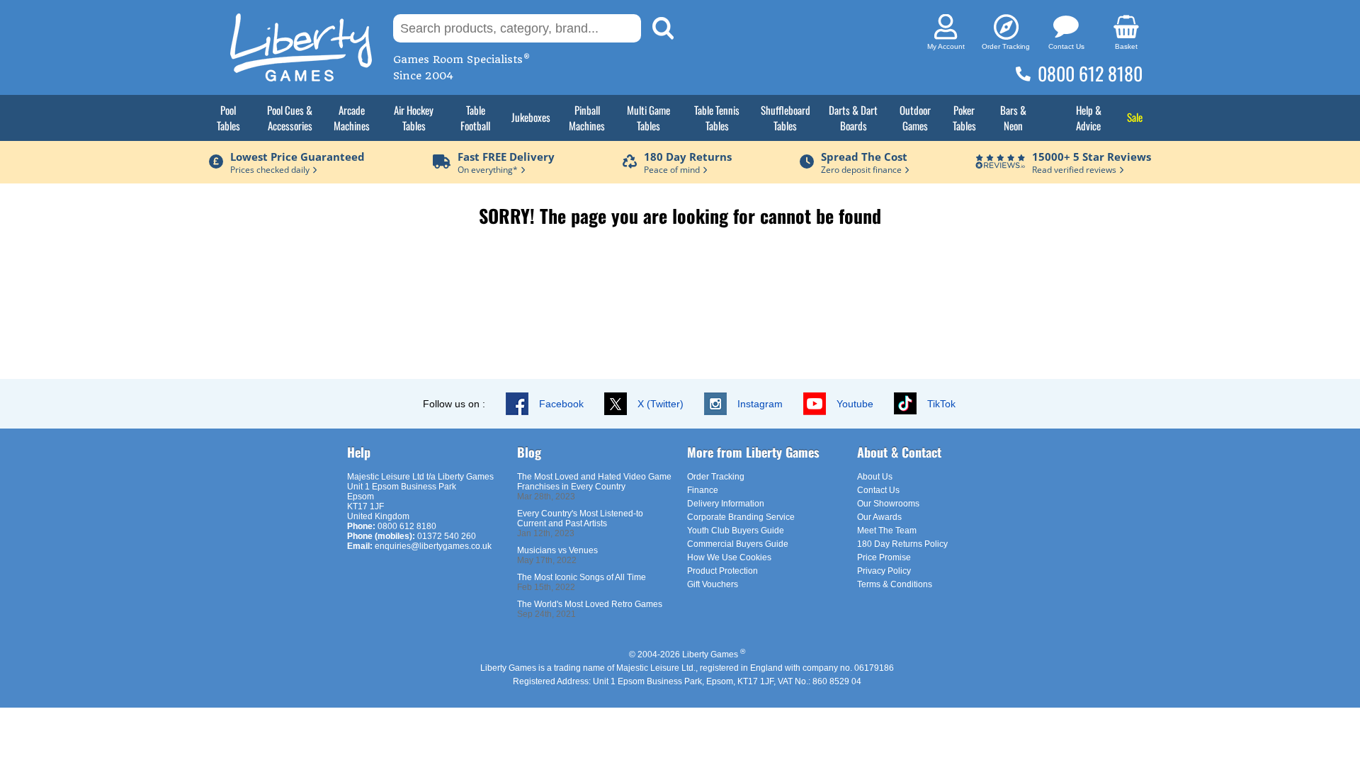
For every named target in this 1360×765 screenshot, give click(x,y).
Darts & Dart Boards (853, 117)
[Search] (663, 28)
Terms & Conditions (894, 584)
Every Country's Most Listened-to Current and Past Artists (580, 518)
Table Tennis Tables (717, 117)
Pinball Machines (587, 117)
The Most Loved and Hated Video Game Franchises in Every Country (594, 482)
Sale (1135, 117)
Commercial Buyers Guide (737, 544)
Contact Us (878, 490)
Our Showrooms (888, 504)
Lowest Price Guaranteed (297, 156)
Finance (702, 490)
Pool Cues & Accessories (289, 117)
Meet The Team (887, 531)
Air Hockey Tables (414, 117)
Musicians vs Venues (557, 550)
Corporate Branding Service (741, 517)
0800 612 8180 (1090, 73)
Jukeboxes (530, 117)
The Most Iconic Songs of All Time (581, 577)
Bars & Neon (1013, 117)
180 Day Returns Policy (902, 544)
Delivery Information (725, 504)
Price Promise (884, 557)
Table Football (475, 117)
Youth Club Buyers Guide (735, 531)
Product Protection (722, 571)
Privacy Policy (884, 571)
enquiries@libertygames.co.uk (433, 546)
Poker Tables (964, 117)
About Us (874, 477)
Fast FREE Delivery (506, 156)
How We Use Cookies (729, 557)
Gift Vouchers (712, 584)
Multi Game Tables (648, 117)
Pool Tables (228, 117)
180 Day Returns (688, 156)
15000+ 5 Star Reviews (1091, 156)
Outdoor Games (915, 117)
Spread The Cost (864, 156)
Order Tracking (715, 477)
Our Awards (879, 517)
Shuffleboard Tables (785, 117)
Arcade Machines (352, 117)
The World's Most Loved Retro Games (589, 604)
